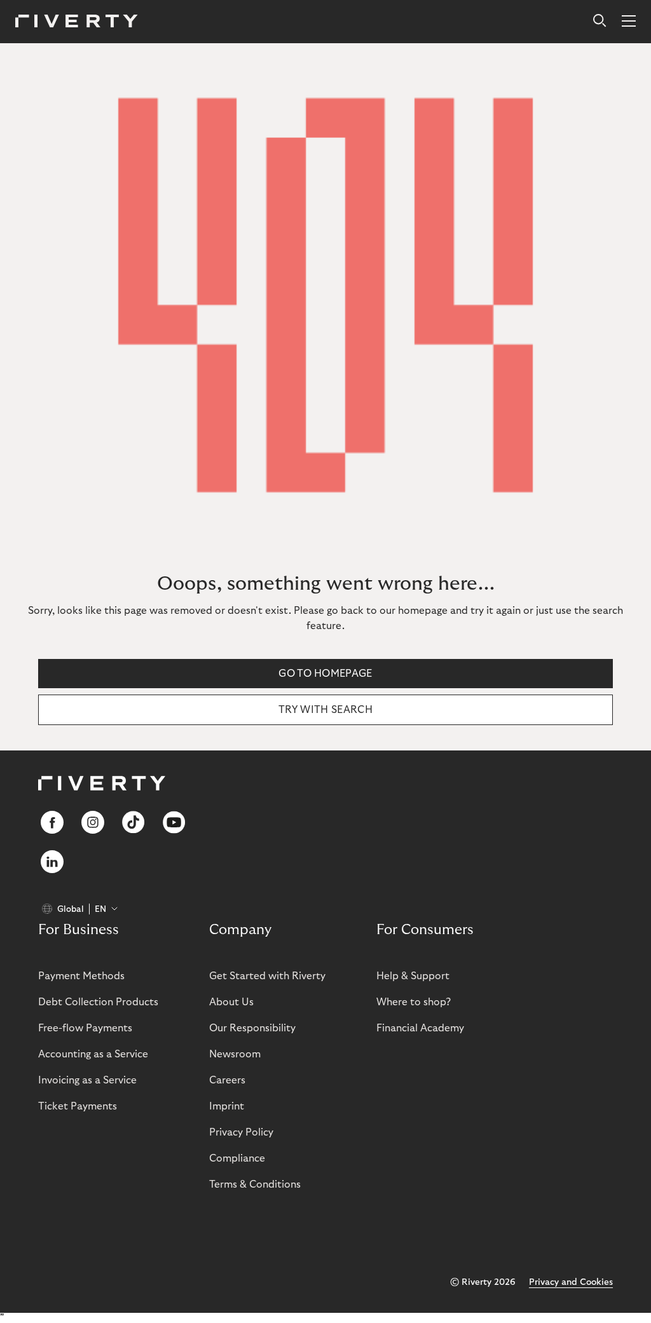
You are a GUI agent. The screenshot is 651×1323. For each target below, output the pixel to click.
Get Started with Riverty (267, 976)
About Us (231, 1002)
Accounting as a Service (93, 1054)
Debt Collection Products (98, 1002)
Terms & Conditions (255, 1184)
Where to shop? (413, 1002)
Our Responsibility (252, 1028)
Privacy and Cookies (571, 1282)
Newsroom (235, 1054)
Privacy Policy (241, 1132)
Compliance (237, 1158)
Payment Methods (81, 976)
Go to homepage (325, 673)
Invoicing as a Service (87, 1080)
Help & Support (412, 976)
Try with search (325, 710)
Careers (227, 1080)
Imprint (226, 1106)
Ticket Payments (77, 1106)
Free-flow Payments (85, 1028)
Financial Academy (420, 1028)
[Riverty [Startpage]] (76, 22)
